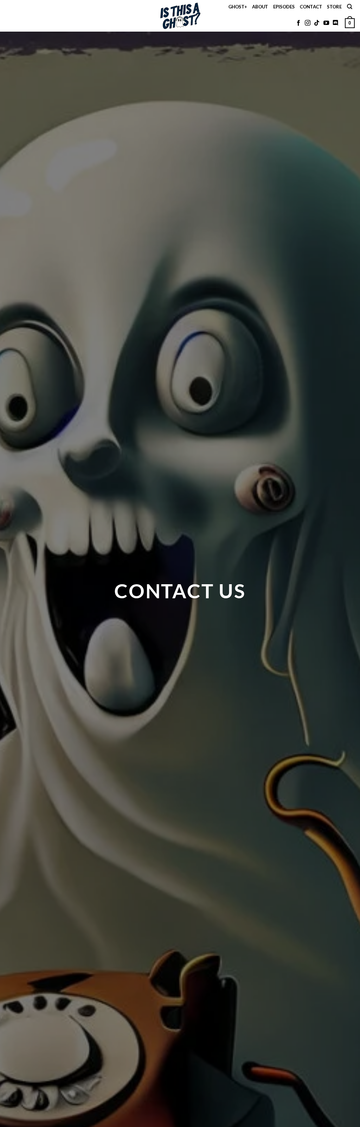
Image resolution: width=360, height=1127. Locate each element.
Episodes (284, 6)
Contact (311, 6)
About (260, 6)
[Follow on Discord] (335, 23)
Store (334, 6)
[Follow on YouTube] (326, 23)
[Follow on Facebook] (298, 23)
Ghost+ (238, 6)
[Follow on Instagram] (307, 23)
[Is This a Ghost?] (180, 15)
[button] (350, 23)
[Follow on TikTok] (317, 23)
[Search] (349, 6)
